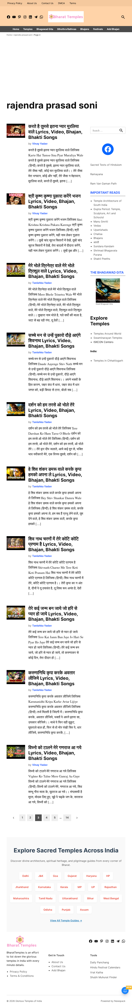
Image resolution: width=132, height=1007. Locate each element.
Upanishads (101, 229)
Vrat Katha (96, 972)
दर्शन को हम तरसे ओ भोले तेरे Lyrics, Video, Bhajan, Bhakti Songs (51, 410)
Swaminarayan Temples (108, 337)
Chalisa (98, 234)
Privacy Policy (14, 3)
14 (67, 817)
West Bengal (111, 898)
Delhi (25, 875)
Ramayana (96, 174)
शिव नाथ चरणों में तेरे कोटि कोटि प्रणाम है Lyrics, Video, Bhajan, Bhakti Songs (53, 544)
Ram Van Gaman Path (103, 183)
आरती (96, 242)
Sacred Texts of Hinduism (106, 164)
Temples (28, 29)
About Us (32, 3)
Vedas (97, 225)
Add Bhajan (113, 29)
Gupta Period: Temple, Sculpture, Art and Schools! (107, 213)
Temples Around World (107, 333)
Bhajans (84, 29)
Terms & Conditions (22, 975)
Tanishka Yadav (42, 282)
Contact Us (47, 3)
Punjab (66, 909)
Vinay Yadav (39, 143)
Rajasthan (110, 887)
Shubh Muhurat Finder (103, 977)
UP (93, 887)
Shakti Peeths (102, 258)
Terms (73, 3)
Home (16, 29)
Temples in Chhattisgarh (108, 360)
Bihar (90, 898)
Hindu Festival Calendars (105, 967)
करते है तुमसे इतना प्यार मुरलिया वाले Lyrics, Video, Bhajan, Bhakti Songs (55, 132)
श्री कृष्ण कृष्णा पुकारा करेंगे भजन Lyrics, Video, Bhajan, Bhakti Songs (54, 201)
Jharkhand (21, 887)
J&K (40, 875)
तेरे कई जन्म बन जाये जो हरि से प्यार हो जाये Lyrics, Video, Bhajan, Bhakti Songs (53, 614)
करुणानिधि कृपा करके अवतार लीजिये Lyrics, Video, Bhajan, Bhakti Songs (51, 678)
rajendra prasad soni (23, 35)
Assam (84, 909)
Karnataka (44, 887)
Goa (55, 875)
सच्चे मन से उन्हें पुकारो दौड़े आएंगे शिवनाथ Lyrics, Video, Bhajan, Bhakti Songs (54, 340)
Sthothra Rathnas (66, 29)
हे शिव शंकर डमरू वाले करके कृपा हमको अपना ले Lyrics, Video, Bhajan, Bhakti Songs (55, 474)
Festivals (98, 29)
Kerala (64, 887)
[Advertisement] (66, 74)
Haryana (91, 875)
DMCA (61, 3)
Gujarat (72, 875)
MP (80, 887)
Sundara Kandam (104, 246)
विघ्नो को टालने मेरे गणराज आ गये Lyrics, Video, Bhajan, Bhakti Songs (54, 753)
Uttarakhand (70, 898)
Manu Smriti (101, 221)
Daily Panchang (99, 962)
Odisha (47, 909)
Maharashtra (21, 898)
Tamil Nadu (45, 898)
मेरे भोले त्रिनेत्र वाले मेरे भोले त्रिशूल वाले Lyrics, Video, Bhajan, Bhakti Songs (52, 271)
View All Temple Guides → (66, 920)
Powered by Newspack (113, 1001)
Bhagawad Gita (45, 29)
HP (108, 875)
